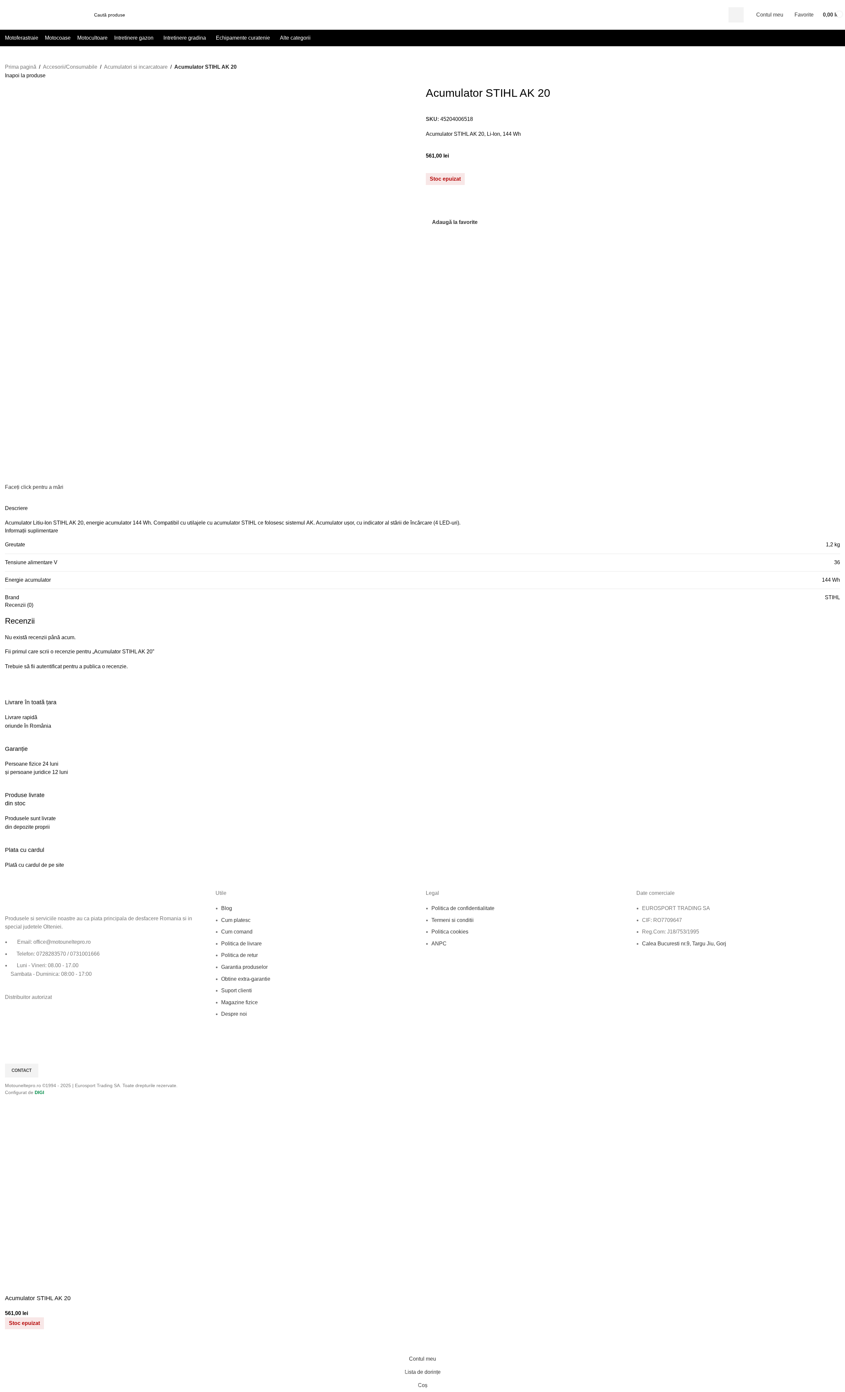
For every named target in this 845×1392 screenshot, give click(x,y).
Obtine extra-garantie (245, 979)
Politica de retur (239, 955)
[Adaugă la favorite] (13, 1344)
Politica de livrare (241, 943)
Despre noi (234, 1014)
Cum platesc (236, 920)
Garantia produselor (244, 967)
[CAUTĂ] (736, 14)
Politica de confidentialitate (462, 908)
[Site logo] (42, 14)
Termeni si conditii (452, 920)
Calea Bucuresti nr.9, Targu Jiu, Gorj (684, 943)
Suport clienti (236, 990)
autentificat (49, 666)
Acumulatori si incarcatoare (136, 67)
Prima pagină (20, 67)
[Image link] (41, 898)
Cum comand (237, 931)
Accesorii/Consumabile (70, 67)
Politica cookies (449, 931)
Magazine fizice (239, 1002)
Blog (226, 908)
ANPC (439, 943)
